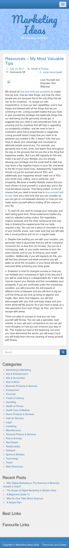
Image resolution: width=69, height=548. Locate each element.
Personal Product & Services (21, 434)
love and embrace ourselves (35, 91)
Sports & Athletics (15, 454)
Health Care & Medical (18, 410)
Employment (12, 390)
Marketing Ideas (34, 24)
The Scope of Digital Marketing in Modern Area (31, 490)
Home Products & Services (20, 414)
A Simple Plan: (14, 502)
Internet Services (15, 418)
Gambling (11, 402)
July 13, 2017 (17, 68)
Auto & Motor (13, 382)
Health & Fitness (40, 68)
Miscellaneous (13, 430)
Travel (9, 462)
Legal (9, 422)
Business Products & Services (21, 386)
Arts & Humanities (15, 377)
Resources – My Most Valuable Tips (34, 60)
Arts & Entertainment (17, 373)
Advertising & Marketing (18, 369)
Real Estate (12, 442)
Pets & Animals (14, 438)
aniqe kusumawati (52, 72)
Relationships (13, 446)
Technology (12, 458)
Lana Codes (59, 544)
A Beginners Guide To (18, 494)
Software (10, 450)
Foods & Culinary (15, 398)
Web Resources (14, 466)
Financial (10, 394)
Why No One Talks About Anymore (25, 498)
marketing (11, 426)
